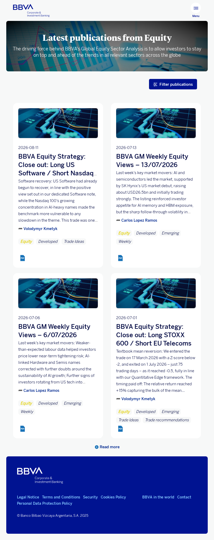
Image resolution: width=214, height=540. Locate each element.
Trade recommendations (167, 420)
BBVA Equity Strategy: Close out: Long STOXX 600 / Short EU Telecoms (154, 335)
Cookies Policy (113, 497)
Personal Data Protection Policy (44, 503)
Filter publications (176, 84)
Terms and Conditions (61, 497)
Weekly (124, 241)
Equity (26, 241)
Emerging (170, 233)
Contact (184, 497)
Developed (47, 241)
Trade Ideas (74, 241)
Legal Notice (28, 497)
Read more (109, 447)
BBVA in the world (158, 497)
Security (90, 497)
